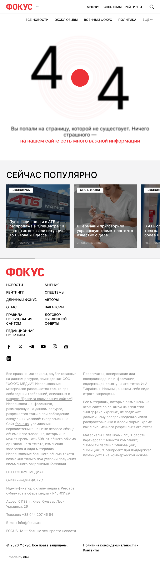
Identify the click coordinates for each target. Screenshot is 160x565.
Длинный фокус (21, 300)
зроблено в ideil (19, 557)
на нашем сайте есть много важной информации (80, 141)
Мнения (93, 6)
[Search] (151, 6)
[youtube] (43, 347)
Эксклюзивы (66, 20)
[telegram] (31, 347)
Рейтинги (133, 6)
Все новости (37, 20)
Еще (146, 20)
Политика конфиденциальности (109, 545)
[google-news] (66, 347)
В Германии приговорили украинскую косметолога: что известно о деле (105, 230)
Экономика (21, 190)
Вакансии (54, 307)
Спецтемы (113, 6)
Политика (127, 20)
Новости (14, 285)
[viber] (54, 347)
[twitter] (20, 347)
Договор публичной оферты (56, 319)
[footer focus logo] (25, 272)
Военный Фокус (98, 20)
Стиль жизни (90, 190)
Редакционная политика (20, 333)
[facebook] (9, 347)
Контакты (91, 550)
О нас (11, 307)
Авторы (52, 300)
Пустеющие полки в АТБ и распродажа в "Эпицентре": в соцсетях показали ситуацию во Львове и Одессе (37, 228)
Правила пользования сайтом (19, 319)
